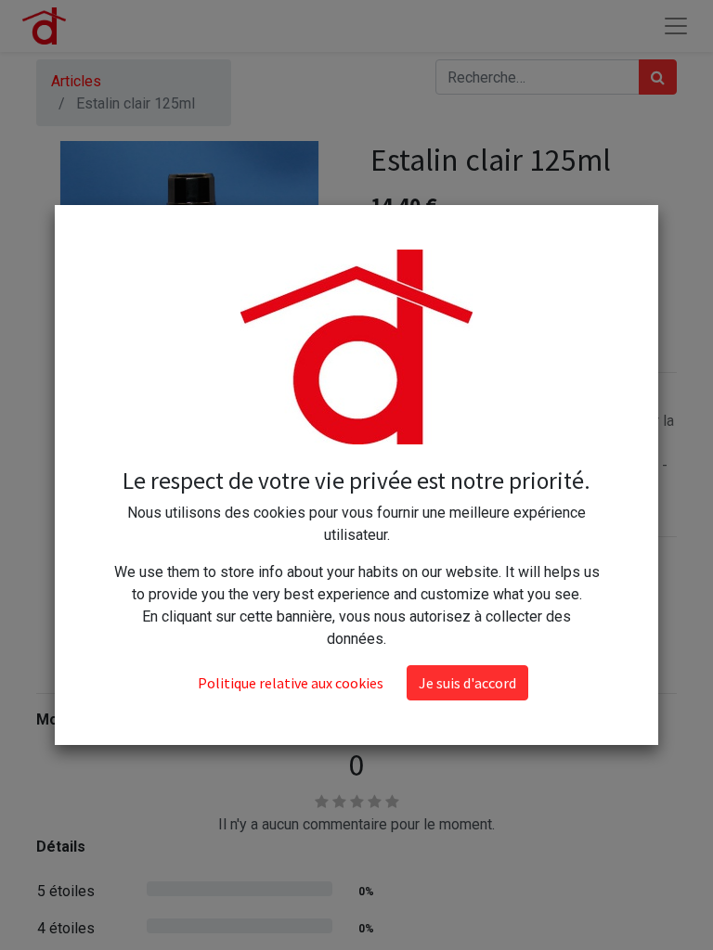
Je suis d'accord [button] (467, 683)
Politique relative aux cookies (290, 683)
